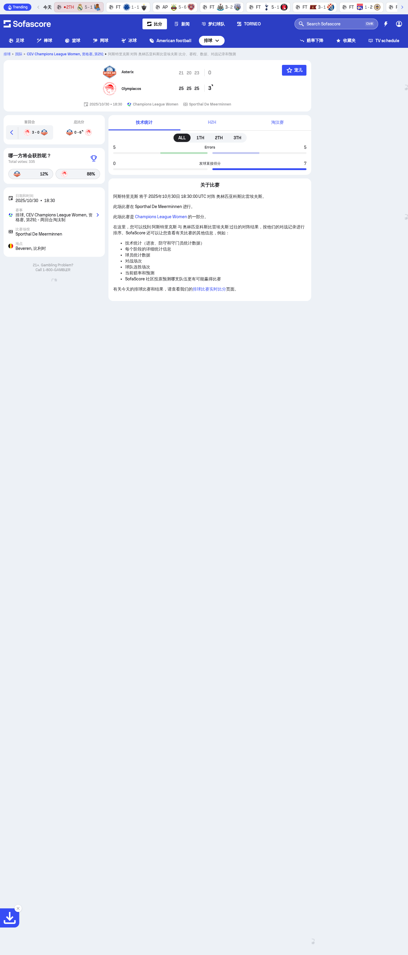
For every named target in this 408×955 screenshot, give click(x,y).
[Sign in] (399, 24)
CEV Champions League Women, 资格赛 (65, 54)
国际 (18, 54)
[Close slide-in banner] (18, 908)
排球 (208, 40)
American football (174, 40)
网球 (104, 40)
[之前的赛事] (38, 7)
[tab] (144, 122)
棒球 (48, 40)
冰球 (132, 40)
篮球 (76, 40)
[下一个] (402, 7)
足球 (20, 40)
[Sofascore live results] (27, 23)
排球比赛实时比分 (209, 289)
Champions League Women (161, 216)
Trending (20, 7)
